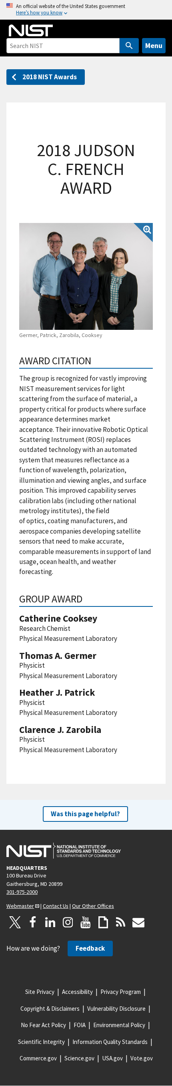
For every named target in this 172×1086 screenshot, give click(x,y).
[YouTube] (85, 922)
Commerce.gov (38, 1058)
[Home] (31, 30)
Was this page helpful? (85, 813)
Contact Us (55, 905)
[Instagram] (68, 922)
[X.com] (15, 922)
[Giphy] (103, 922)
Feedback (90, 948)
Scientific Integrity (41, 1042)
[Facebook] (33, 922)
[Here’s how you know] (86, 10)
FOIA (80, 1025)
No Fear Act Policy (43, 1025)
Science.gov (79, 1058)
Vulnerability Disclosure (116, 1008)
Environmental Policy (119, 1025)
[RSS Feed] (121, 922)
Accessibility (77, 992)
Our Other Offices (93, 905)
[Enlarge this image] (86, 276)
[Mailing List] (138, 922)
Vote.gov (141, 1058)
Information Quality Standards (110, 1042)
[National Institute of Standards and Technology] (63, 851)
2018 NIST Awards (49, 76)
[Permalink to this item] (96, 360)
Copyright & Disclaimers (50, 1008)
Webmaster (20, 905)
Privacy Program (120, 992)
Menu (153, 45)
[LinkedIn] (50, 922)
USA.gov (112, 1058)
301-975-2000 (22, 891)
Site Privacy (39, 992)
